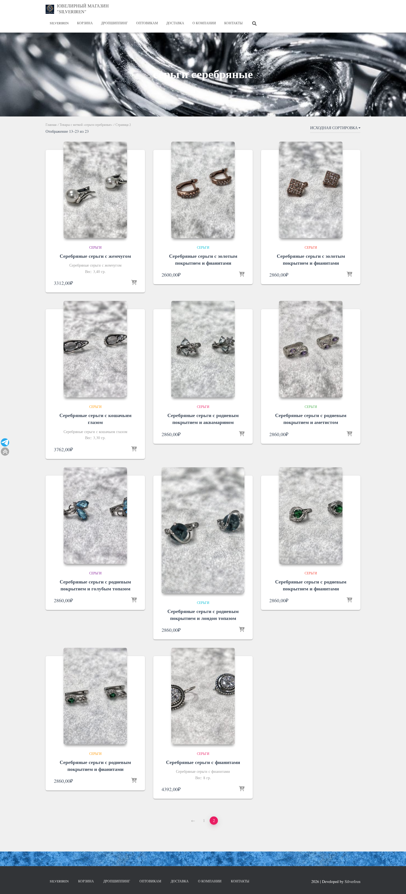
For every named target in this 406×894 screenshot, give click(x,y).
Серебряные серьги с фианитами (203, 762)
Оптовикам (147, 23)
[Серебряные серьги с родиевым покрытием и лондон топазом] (203, 530)
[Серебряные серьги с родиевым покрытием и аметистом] (310, 349)
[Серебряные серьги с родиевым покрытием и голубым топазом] (95, 515)
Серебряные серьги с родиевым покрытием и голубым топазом (95, 585)
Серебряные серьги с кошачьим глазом (95, 419)
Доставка (175, 23)
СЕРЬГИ (95, 247)
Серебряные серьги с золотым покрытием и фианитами (203, 259)
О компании (204, 23)
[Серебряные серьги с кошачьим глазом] (95, 349)
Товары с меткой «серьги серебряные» (86, 124)
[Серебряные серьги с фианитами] (203, 696)
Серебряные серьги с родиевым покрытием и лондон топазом (203, 615)
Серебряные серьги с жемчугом (95, 255)
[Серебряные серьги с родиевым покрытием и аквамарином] (203, 349)
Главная (51, 124)
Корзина (85, 23)
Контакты (233, 23)
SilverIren (59, 23)
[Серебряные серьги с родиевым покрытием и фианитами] (310, 515)
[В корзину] (134, 283)
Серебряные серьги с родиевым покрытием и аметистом (310, 419)
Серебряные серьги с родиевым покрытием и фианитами (310, 585)
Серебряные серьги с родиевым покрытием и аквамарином (203, 419)
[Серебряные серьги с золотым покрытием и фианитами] (203, 190)
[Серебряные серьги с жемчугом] (95, 190)
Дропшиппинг (114, 23)
